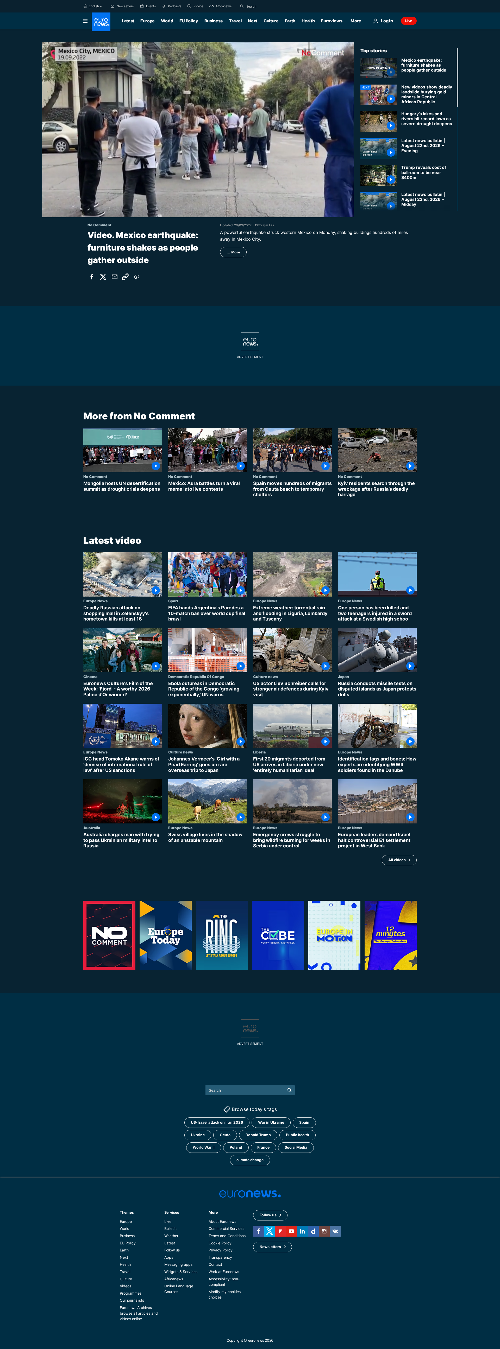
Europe (147, 20)
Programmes (130, 1293)
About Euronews (222, 1221)
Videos (125, 1286)
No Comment (95, 476)
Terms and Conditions (227, 1235)
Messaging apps (178, 1264)
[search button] (242, 6)
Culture (271, 20)
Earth (290, 20)
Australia (91, 828)
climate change (250, 1160)
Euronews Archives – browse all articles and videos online (139, 1313)
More (213, 1212)
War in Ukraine (271, 1122)
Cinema (90, 676)
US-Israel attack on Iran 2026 (217, 1122)
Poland (236, 1147)
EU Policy (188, 20)
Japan (343, 676)
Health (308, 20)
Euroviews (331, 20)
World (167, 20)
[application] (198, 129)
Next (252, 20)
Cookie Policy (220, 1243)
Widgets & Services (180, 1271)
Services (171, 1212)
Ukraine (198, 1135)
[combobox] (268, 6)
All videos (397, 860)
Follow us (172, 1250)
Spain (304, 1122)
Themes (127, 1212)
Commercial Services (226, 1228)
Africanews (173, 1279)
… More (233, 252)
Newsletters (270, 1247)
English (94, 6)
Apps (168, 1257)
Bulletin (170, 1228)
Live (409, 20)
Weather (171, 1235)
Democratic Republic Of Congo (196, 676)
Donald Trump (258, 1135)
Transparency (220, 1257)
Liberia (259, 752)
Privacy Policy (221, 1250)
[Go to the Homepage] (101, 21)
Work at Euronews (224, 1271)
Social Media (296, 1147)
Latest (128, 20)
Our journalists (132, 1300)
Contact (215, 1264)
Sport (173, 601)
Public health (297, 1135)
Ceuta (225, 1135)
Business (213, 20)
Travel (235, 20)
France (263, 1147)
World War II (204, 1147)
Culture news (265, 676)
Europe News (95, 601)
